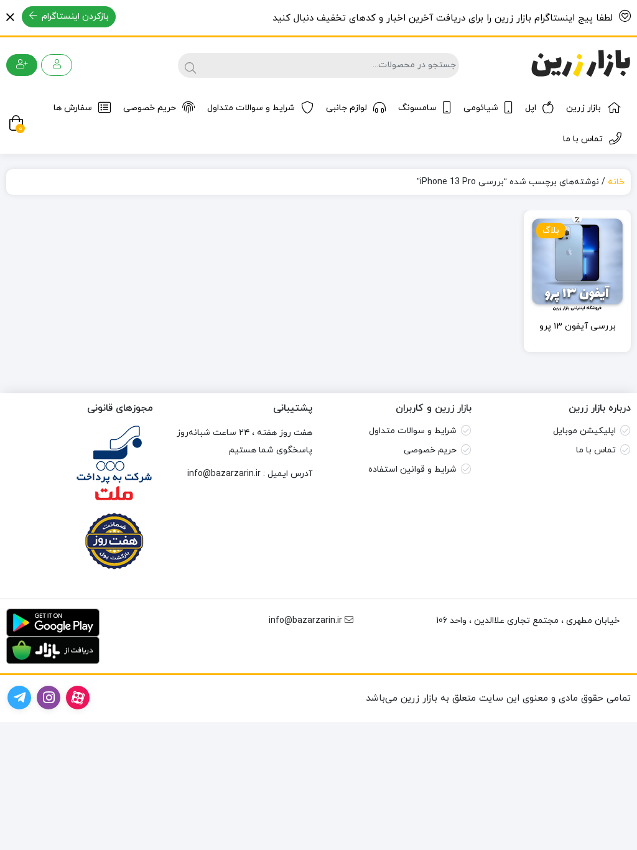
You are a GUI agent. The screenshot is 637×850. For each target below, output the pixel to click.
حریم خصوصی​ (430, 450)
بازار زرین (583, 108)
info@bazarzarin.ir (224, 474)
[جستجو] (189, 65)
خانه (616, 182)
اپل (530, 108)
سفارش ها (72, 108)
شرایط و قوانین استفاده (412, 469)
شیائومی (480, 108)
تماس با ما (583, 139)
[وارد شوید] (56, 65)
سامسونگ (417, 108)
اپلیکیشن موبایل (584, 431)
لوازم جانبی (346, 108)
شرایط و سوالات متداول (251, 108)
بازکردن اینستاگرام (74, 16)
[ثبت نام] (21, 65)
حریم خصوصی (149, 108)
